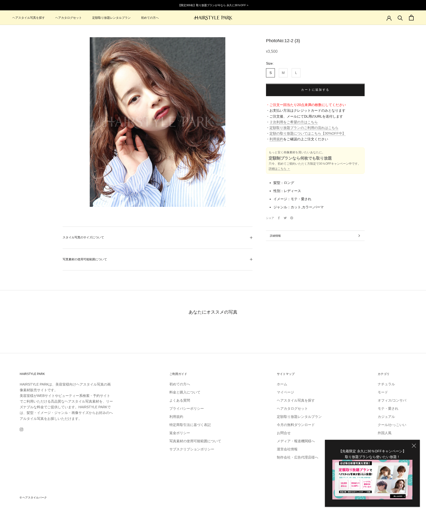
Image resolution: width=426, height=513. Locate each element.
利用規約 (276, 139)
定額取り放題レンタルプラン (111, 17)
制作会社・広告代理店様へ (297, 457)
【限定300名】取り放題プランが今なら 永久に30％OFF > (213, 5)
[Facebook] (278, 217)
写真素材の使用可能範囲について (85, 259)
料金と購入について (184, 392)
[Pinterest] (291, 217)
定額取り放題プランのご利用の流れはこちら (303, 128)
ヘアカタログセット (68, 17)
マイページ (285, 392)
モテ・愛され (388, 408)
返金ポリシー (179, 433)
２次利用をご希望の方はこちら (293, 122)
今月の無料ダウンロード (296, 425)
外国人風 (384, 433)
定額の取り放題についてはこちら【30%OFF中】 (307, 133)
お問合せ (284, 433)
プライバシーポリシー (186, 408)
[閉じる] (414, 445)
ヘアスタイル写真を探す (28, 17)
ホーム (282, 384)
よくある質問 (179, 400)
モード (383, 392)
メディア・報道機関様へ (296, 441)
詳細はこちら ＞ (279, 168)
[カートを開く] (411, 17)
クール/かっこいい (392, 425)
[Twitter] (285, 217)
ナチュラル (386, 384)
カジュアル (386, 417)
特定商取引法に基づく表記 (190, 425)
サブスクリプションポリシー (191, 449)
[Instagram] (21, 429)
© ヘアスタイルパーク (33, 497)
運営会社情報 (287, 449)
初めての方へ (150, 17)
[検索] (400, 17)
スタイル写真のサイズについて (83, 237)
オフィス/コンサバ (392, 400)
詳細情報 (275, 235)
